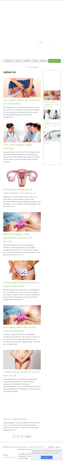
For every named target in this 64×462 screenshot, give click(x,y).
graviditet (27, 61)
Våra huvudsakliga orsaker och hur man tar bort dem (51, 104)
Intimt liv (18, 61)
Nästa (28, 436)
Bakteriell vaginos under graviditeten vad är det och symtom (18, 238)
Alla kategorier (55, 61)
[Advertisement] (32, 15)
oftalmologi (8, 61)
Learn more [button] (55, 453)
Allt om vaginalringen (15, 419)
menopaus (43, 61)
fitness (35, 61)
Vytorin (46, 143)
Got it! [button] (46, 457)
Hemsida (28, 67)
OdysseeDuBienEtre (10, 457)
